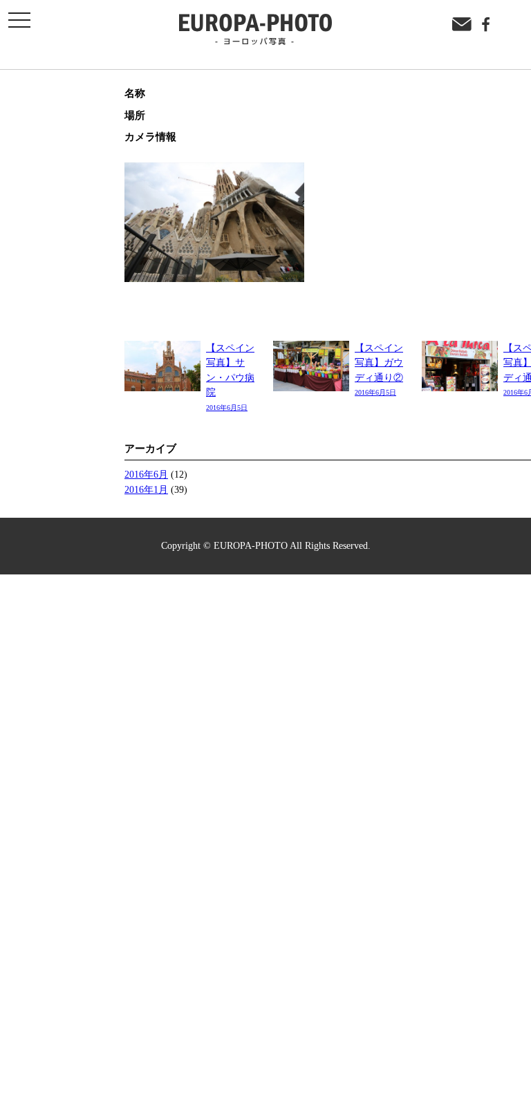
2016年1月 (146, 489)
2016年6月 (146, 474)
